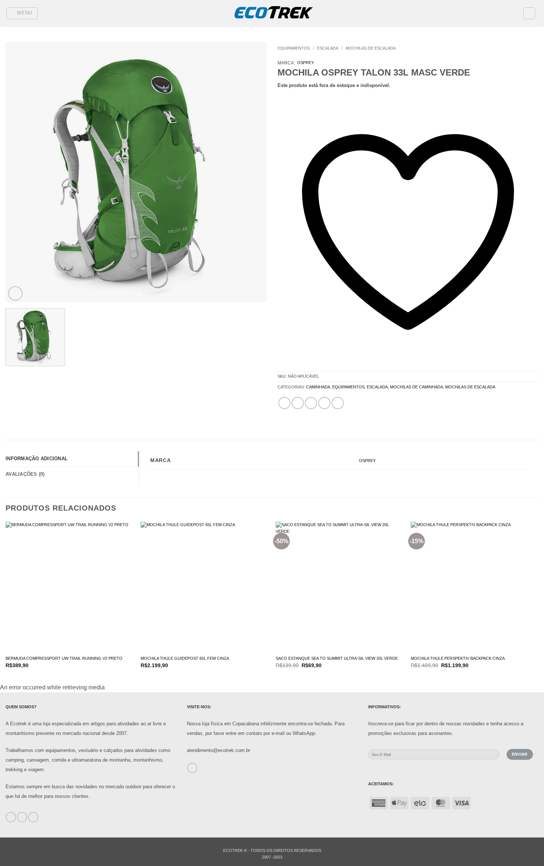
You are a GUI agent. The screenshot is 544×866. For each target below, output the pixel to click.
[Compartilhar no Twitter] (298, 403)
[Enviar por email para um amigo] (311, 403)
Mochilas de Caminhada (416, 387)
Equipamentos (294, 48)
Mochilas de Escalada (371, 48)
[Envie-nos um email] (192, 768)
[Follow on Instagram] (22, 817)
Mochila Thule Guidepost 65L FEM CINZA (185, 658)
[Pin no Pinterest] (324, 403)
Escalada (327, 48)
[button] (22, 13)
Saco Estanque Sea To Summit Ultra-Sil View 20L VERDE (337, 658)
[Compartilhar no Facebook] (284, 403)
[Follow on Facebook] (11, 817)
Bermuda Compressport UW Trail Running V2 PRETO (64, 658)
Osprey (305, 62)
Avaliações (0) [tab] (25, 474)
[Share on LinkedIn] (338, 403)
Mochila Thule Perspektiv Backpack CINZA (458, 658)
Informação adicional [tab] (37, 458)
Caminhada (318, 387)
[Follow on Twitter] (33, 817)
